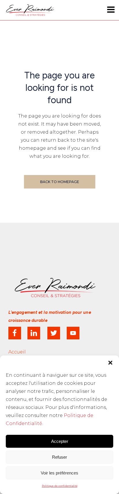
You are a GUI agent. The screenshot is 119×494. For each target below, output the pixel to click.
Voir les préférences (59, 472)
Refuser (59, 457)
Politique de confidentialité (59, 486)
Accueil (17, 352)
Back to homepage (59, 182)
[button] (110, 363)
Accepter (59, 441)
